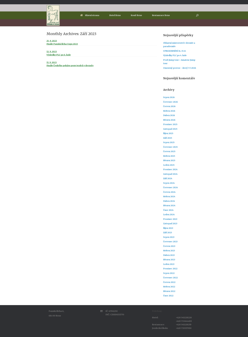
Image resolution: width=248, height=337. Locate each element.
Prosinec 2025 (170, 124)
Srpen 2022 (169, 273)
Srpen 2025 (169, 142)
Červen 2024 (169, 192)
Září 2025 (167, 138)
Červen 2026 (169, 106)
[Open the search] (197, 15)
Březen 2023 (169, 259)
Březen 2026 (169, 120)
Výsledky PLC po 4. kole (175, 55)
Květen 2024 (169, 196)
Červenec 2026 (170, 102)
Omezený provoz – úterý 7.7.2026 (179, 68)
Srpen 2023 (168, 237)
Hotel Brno (115, 15)
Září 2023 (167, 232)
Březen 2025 (169, 160)
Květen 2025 (169, 156)
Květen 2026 (169, 111)
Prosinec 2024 (170, 169)
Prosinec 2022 (170, 268)
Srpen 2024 (169, 183)
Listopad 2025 (170, 129)
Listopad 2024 (170, 174)
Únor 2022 (168, 295)
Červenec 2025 (170, 147)
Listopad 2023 (170, 223)
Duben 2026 (169, 115)
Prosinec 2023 (170, 219)
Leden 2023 (168, 264)
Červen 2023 (169, 246)
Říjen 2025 (168, 133)
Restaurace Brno (161, 15)
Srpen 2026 (169, 97)
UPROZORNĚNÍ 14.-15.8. (174, 51)
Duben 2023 (169, 255)
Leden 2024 (169, 214)
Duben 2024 (169, 201)
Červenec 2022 (170, 277)
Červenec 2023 (170, 241)
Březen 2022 (169, 291)
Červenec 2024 (170, 187)
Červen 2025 (169, 151)
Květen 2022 (169, 286)
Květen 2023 (169, 250)
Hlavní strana (92, 15)
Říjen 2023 (168, 228)
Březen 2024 (169, 205)
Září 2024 (167, 178)
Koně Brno (136, 15)
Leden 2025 (169, 165)
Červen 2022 (169, 282)
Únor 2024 (168, 210)
